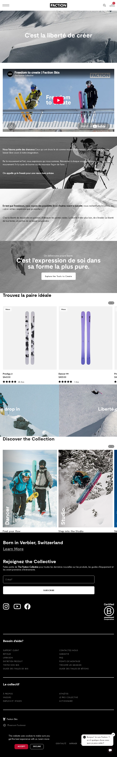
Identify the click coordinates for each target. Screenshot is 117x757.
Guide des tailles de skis (15, 669)
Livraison (8, 658)
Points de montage (69, 661)
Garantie (64, 654)
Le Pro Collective (68, 697)
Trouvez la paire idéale (27, 295)
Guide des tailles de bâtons (74, 669)
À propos (8, 694)
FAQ (61, 658)
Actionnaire (66, 701)
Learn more (43, 738)
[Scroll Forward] (112, 302)
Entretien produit (13, 661)
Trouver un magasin (70, 665)
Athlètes (63, 694)
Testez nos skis (11, 665)
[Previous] (1, 410)
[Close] (53, 730)
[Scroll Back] (109, 302)
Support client (11, 650)
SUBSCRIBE (48, 590)
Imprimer (73, 743)
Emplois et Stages (12, 701)
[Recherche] (104, 5)
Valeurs (7, 697)
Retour (7, 654)
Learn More (13, 549)
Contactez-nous (68, 650)
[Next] (115, 410)
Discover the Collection (29, 439)
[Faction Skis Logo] (58, 5)
